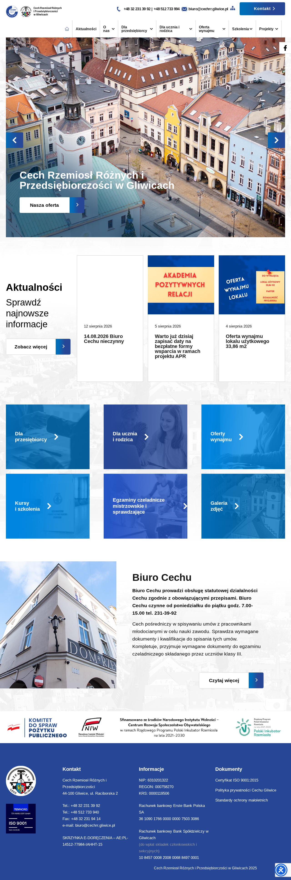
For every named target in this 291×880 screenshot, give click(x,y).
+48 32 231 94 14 (85, 819)
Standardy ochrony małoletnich (241, 800)
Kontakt (262, 8)
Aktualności (86, 29)
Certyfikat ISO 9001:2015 (236, 780)
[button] (276, 140)
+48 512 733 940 (85, 812)
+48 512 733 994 (167, 9)
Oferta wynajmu (206, 29)
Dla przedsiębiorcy (134, 29)
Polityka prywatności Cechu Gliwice (245, 790)
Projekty (266, 29)
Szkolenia (240, 29)
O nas (106, 29)
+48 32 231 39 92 (137, 9)
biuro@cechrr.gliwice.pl (208, 9)
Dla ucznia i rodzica (169, 29)
